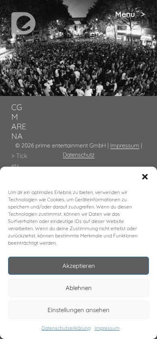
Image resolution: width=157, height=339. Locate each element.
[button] (145, 177)
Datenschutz (79, 154)
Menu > (130, 14)
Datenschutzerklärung (66, 328)
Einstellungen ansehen (78, 310)
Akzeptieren (78, 266)
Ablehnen (79, 288)
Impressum (107, 328)
